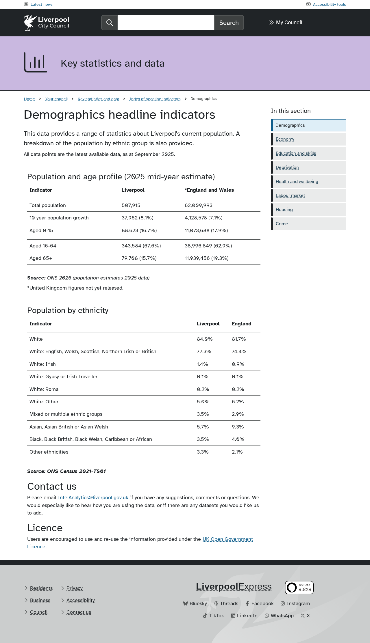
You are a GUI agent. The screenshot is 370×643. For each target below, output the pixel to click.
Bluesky (198, 603)
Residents (41, 588)
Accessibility (80, 600)
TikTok (216, 615)
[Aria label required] (37, 63)
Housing (284, 210)
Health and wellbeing (297, 181)
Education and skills (296, 153)
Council (38, 612)
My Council (289, 22)
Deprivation (287, 167)
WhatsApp (282, 615)
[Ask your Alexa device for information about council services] (299, 587)
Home (29, 98)
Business (40, 600)
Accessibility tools (329, 4)
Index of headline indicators (155, 98)
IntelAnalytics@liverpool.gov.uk (93, 497)
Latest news (42, 4)
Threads (229, 603)
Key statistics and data (98, 98)
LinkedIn (247, 615)
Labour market (290, 195)
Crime (282, 224)
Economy (285, 139)
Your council (56, 98)
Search (229, 23)
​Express (234, 586)
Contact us (78, 612)
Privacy (74, 588)
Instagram (298, 603)
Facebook (262, 603)
